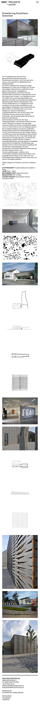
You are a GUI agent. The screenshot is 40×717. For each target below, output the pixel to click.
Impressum (7, 691)
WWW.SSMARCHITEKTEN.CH (13, 686)
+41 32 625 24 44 (8, 684)
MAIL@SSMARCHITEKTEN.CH (13, 687)
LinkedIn (5, 699)
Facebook (6, 698)
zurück (12, 4)
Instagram (6, 696)
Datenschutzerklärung (12, 693)
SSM (4, 2)
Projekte (14, 2)
